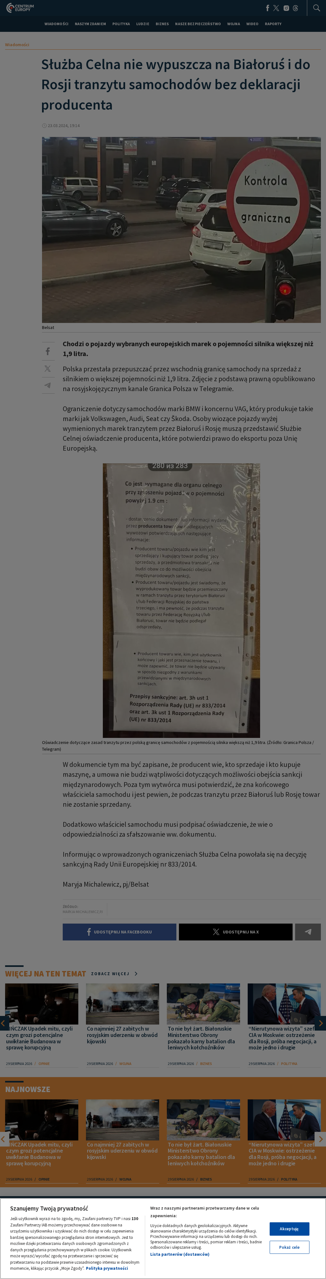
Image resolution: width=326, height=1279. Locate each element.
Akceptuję (289, 1229)
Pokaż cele (289, 1247)
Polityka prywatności (107, 1268)
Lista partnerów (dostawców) (179, 1254)
